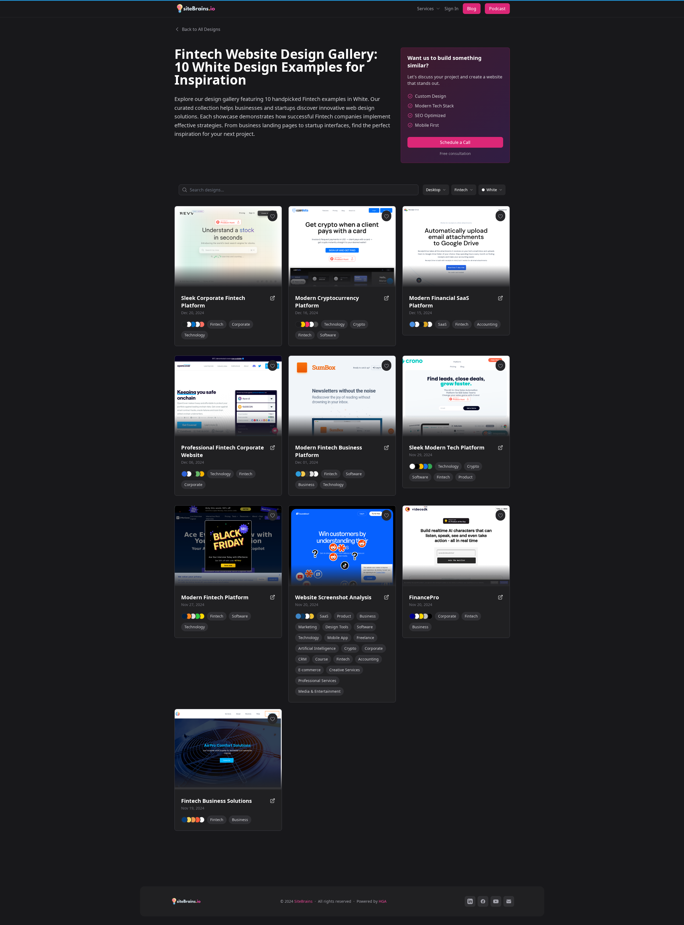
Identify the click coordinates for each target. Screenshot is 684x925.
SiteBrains (303, 901)
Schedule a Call (455, 142)
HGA (382, 901)
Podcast (497, 9)
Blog (471, 9)
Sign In (452, 9)
